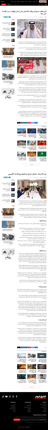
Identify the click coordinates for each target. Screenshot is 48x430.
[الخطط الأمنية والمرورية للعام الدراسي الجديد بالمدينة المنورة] (8, 51)
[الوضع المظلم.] (3, 1)
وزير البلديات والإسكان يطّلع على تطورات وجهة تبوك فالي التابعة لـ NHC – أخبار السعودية (6, 34)
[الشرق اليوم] (43, 1)
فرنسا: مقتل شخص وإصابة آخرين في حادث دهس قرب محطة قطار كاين (6, 29)
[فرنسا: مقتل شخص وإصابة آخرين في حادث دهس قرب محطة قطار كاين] (13, 29)
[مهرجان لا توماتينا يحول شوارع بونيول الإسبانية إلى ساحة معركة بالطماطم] (41, 143)
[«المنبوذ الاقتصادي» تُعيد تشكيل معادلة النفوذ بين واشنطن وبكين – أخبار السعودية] (31, 376)
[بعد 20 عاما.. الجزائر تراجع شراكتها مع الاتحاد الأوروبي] (31, 189)
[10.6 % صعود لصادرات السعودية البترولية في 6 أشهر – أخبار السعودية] (21, 366)
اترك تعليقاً (31, 164)
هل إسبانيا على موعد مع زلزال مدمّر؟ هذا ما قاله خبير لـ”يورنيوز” (7, 69)
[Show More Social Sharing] (2, 17)
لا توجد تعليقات (29, 17)
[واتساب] (4, 17)
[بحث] (2, 2)
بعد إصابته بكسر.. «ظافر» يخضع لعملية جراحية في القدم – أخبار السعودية (6, 40)
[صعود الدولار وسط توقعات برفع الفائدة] (21, 143)
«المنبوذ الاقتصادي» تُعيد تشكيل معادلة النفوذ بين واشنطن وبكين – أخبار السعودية (32, 382)
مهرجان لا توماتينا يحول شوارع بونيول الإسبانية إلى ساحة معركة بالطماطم (42, 147)
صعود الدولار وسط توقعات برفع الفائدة (22, 147)
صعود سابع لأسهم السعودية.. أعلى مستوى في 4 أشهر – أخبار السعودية (21, 381)
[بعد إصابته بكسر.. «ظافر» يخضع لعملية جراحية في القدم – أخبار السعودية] (13, 40)
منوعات (12, 1)
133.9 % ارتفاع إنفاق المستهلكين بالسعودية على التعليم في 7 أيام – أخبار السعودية (21, 361)
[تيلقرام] (6, 17)
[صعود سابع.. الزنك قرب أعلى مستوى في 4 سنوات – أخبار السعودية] (8, 76)
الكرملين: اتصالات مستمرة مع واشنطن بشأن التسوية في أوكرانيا (6, 23)
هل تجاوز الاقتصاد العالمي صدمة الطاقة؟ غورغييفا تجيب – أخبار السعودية (42, 381)
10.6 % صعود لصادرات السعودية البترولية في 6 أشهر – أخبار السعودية (22, 371)
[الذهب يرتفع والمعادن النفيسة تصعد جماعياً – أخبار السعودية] (31, 366)
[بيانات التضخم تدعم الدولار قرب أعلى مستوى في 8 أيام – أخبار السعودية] (41, 366)
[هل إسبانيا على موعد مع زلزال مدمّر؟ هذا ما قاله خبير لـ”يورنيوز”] (8, 64)
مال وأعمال (23, 1)
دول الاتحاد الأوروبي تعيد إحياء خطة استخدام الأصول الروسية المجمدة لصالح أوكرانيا (32, 136)
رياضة (15, 1)
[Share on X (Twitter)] (8, 17)
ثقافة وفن (39, 4)
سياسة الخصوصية (31, 422)
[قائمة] (37, 2)
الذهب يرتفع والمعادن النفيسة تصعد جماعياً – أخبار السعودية (32, 371)
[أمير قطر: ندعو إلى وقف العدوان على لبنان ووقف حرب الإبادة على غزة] (31, 28)
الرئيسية (34, 1)
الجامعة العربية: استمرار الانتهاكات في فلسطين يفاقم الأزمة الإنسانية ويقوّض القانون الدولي (32, 159)
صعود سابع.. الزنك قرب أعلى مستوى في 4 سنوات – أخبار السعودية (8, 82)
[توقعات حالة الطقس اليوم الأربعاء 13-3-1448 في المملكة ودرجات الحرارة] (21, 154)
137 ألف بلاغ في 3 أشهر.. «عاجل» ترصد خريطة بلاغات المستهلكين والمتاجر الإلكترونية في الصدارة (42, 136)
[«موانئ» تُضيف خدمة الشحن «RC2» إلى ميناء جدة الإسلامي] (21, 130)
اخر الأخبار (30, 1)
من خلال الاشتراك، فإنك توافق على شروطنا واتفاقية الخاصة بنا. (36, 422)
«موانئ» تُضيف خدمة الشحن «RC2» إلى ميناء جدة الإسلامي (21, 135)
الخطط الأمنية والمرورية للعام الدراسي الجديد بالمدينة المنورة (8, 57)
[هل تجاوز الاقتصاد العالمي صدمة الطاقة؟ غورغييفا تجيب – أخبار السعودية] (41, 376)
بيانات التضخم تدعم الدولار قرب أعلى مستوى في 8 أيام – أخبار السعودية (41, 371)
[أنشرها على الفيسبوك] (10, 17)
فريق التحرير (40, 17)
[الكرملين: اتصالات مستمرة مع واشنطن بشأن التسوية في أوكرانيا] (13, 23)
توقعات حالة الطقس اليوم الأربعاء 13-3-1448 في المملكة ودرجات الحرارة (22, 158)
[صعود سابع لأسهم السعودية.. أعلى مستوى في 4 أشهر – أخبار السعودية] (21, 376)
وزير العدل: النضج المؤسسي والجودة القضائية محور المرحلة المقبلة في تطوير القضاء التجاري (31, 148)
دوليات (27, 1)
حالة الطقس (9, 4)
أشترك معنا (3, 4)
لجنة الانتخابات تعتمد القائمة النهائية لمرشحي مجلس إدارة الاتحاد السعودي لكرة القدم (42, 159)
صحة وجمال (42, 4)
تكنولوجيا (18, 1)
